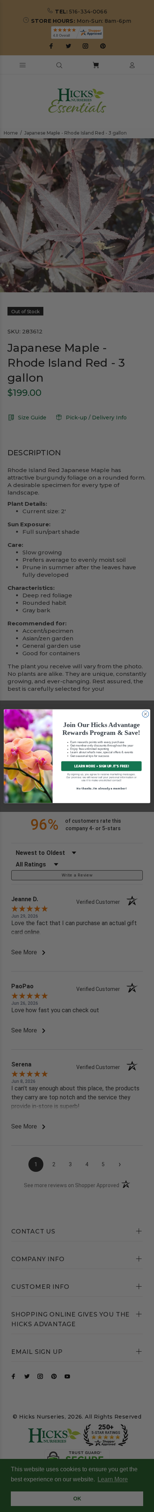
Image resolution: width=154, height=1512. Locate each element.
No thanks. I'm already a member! (101, 788)
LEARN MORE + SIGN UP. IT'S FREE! (101, 766)
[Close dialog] (145, 714)
